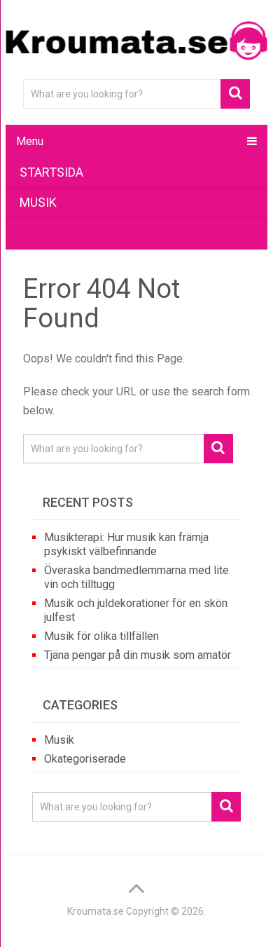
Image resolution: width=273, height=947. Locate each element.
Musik (38, 202)
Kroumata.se (95, 911)
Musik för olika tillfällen (101, 636)
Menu (29, 141)
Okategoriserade (85, 758)
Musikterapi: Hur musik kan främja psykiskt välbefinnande (126, 544)
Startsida (51, 172)
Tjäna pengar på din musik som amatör (137, 655)
